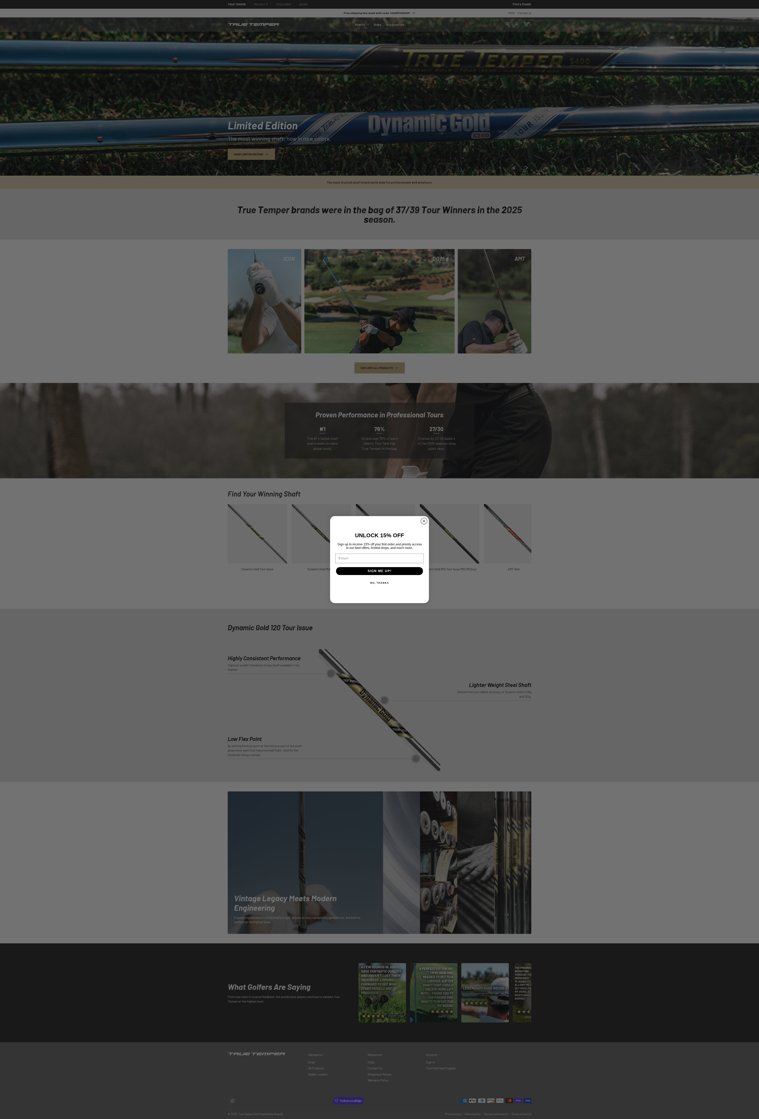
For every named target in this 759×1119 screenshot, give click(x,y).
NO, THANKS (379, 583)
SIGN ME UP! (380, 571)
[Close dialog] (424, 521)
